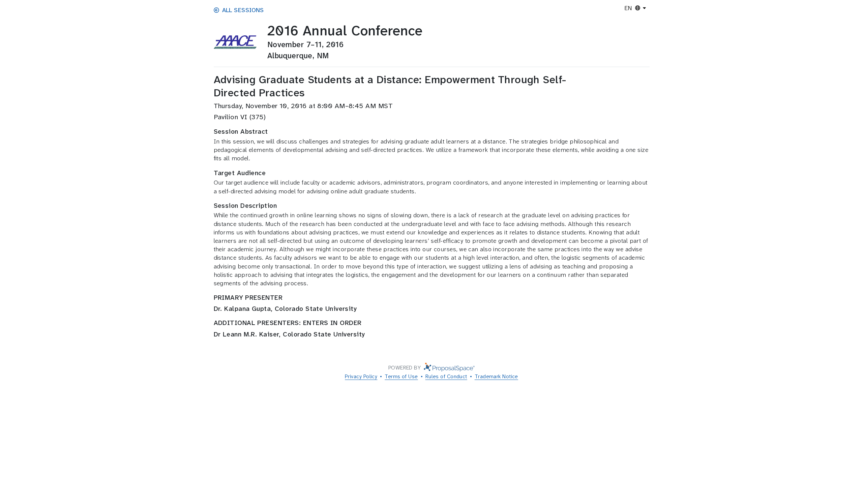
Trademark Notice (496, 376)
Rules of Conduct (446, 376)
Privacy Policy (361, 376)
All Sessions (243, 10)
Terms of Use (401, 376)
